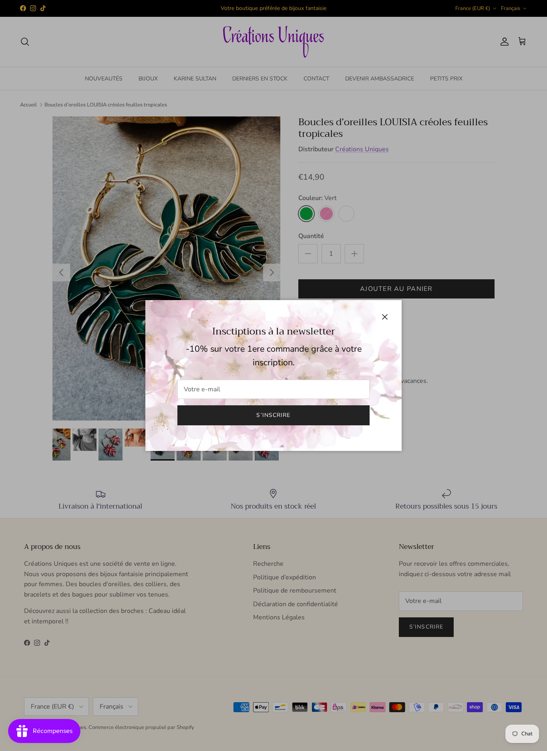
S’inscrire (273, 415)
